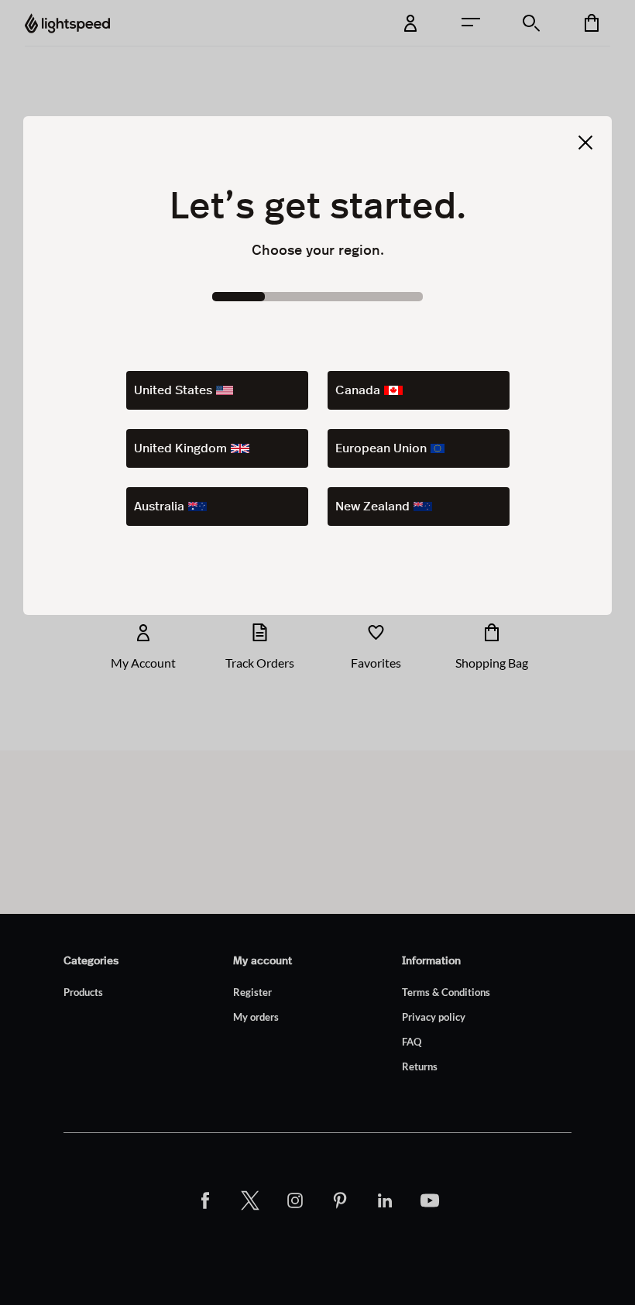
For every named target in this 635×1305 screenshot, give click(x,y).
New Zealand (372, 506)
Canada (357, 390)
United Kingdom (180, 448)
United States (173, 390)
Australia (159, 506)
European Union (381, 448)
